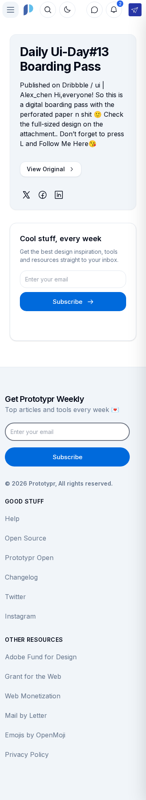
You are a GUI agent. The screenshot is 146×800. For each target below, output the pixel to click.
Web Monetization (32, 696)
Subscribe (67, 301)
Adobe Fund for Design (41, 657)
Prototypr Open (29, 558)
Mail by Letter (26, 715)
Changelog (21, 577)
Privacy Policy (27, 754)
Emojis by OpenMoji (35, 735)
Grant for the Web (33, 676)
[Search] (48, 10)
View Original (46, 169)
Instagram (20, 616)
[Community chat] (94, 10)
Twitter (15, 597)
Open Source (25, 538)
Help (12, 518)
